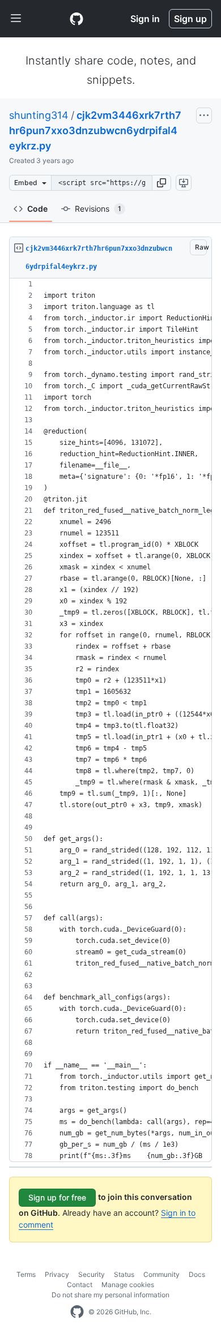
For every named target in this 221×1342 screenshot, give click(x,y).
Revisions (98, 208)
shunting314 (39, 115)
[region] (110, 720)
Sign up (190, 18)
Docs (197, 1274)
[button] (161, 183)
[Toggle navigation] (16, 18)
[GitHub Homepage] (77, 1312)
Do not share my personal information (110, 1294)
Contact (79, 1284)
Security (91, 1274)
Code (37, 208)
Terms (26, 1274)
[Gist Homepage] (76, 18)
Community (161, 1274)
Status (124, 1274)
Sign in (145, 18)
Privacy (57, 1274)
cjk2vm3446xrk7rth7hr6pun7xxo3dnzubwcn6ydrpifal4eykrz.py (95, 130)
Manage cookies (127, 1284)
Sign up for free (57, 1197)
